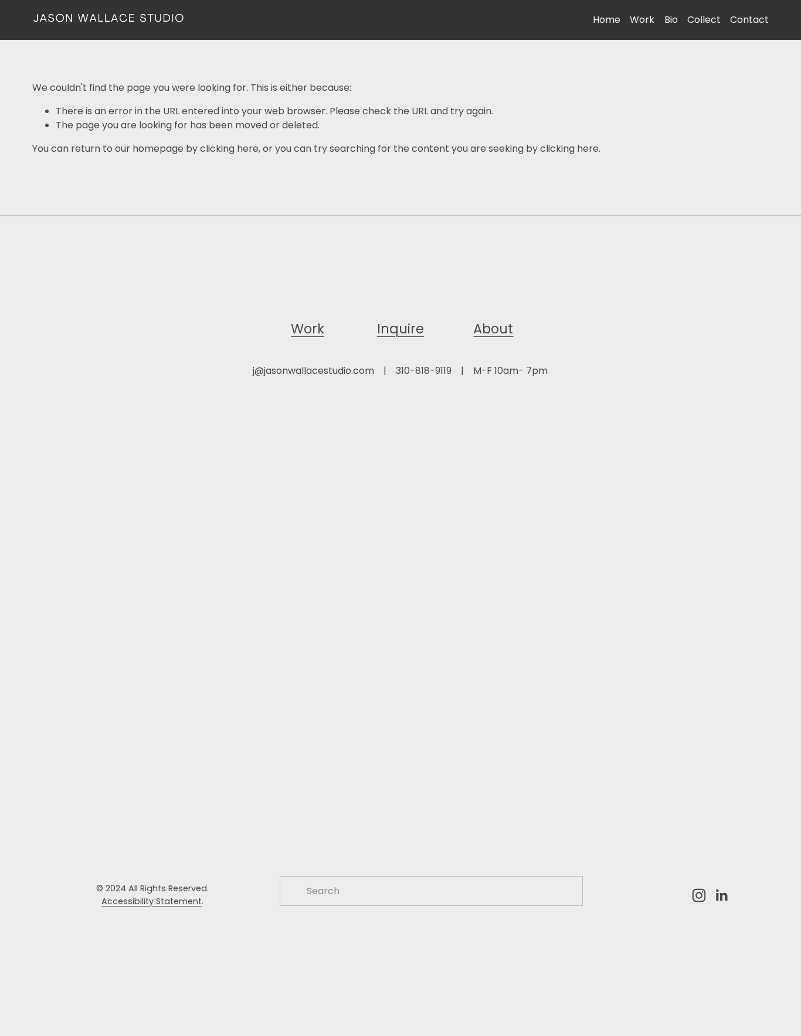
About (493, 328)
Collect (704, 19)
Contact (749, 19)
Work (642, 19)
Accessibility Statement (151, 901)
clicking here (229, 148)
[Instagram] (699, 895)
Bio (671, 19)
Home (606, 19)
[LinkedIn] (721, 895)
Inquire (400, 328)
